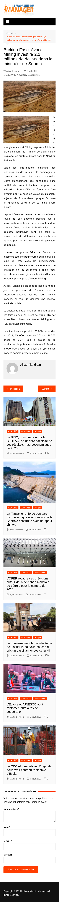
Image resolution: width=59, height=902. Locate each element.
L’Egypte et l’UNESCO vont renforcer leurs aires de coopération (25, 708)
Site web (8, 854)
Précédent (15, 388)
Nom (6, 827)
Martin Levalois (17, 453)
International (39, 572)
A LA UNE (11, 75)
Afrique (37, 431)
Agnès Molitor (16, 529)
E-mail (7, 841)
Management (34, 75)
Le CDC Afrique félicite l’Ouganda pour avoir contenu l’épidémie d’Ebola (29, 770)
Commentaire (11, 809)
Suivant (45, 388)
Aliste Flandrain (13, 71)
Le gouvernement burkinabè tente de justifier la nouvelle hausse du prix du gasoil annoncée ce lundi (29, 647)
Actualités (21, 75)
